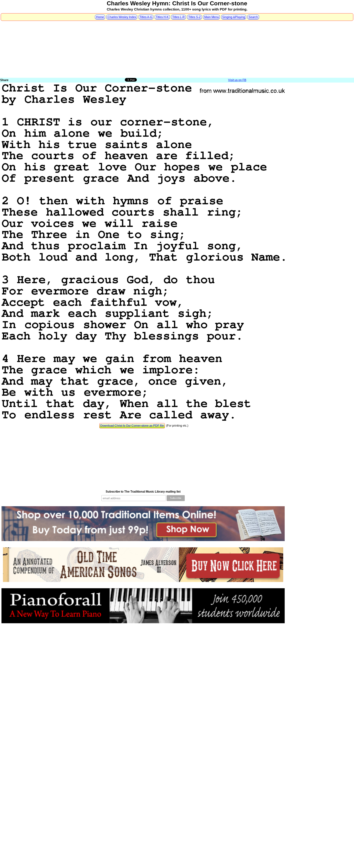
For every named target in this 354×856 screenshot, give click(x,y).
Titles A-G (146, 17)
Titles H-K (162, 17)
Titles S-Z (194, 17)
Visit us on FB (237, 80)
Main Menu (211, 17)
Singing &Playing (233, 17)
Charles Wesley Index (121, 17)
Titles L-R (178, 17)
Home (100, 17)
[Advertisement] (177, 49)
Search (253, 17)
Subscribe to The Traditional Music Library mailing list (143, 491)
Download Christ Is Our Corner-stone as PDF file (132, 425)
